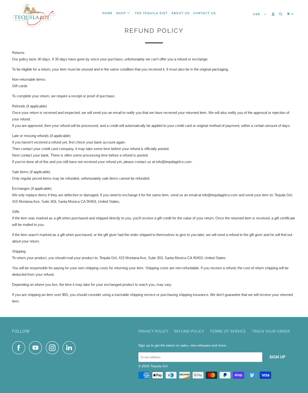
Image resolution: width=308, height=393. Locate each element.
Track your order (271, 331)
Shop (121, 13)
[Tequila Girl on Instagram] (54, 347)
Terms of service (228, 331)
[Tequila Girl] (36, 14)
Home (107, 13)
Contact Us (204, 13)
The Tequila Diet (151, 13)
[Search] (281, 14)
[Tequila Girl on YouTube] (37, 347)
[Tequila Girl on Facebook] (20, 347)
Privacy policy (153, 331)
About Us (180, 13)
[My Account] (273, 14)
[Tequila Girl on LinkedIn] (70, 347)
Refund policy (189, 331)
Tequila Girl (158, 366)
